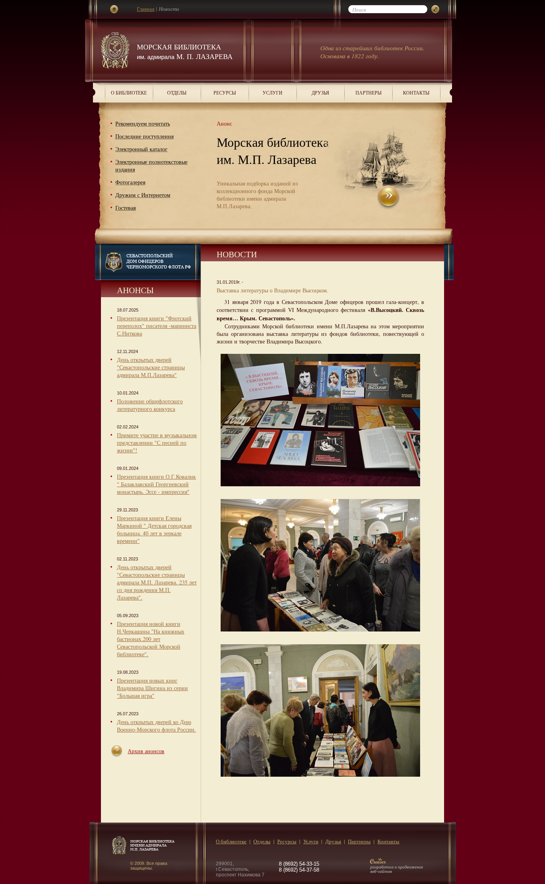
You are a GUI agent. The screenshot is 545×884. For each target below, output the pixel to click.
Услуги (272, 92)
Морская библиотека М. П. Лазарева (185, 51)
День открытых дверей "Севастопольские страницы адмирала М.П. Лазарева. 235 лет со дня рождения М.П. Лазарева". (157, 582)
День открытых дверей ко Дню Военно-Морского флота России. (156, 725)
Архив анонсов (146, 751)
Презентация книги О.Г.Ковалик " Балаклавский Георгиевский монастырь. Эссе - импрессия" (156, 484)
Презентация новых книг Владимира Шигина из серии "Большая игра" (152, 688)
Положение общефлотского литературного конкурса (150, 404)
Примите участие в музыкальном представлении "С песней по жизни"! (157, 442)
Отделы (176, 92)
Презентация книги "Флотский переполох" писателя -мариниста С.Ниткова (156, 325)
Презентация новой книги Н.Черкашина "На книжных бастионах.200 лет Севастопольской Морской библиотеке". (150, 639)
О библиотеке (129, 92)
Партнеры (368, 92)
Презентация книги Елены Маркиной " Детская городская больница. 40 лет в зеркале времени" (154, 529)
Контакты (416, 92)
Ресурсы (224, 92)
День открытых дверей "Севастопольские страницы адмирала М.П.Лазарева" (151, 367)
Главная (145, 8)
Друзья (320, 92)
